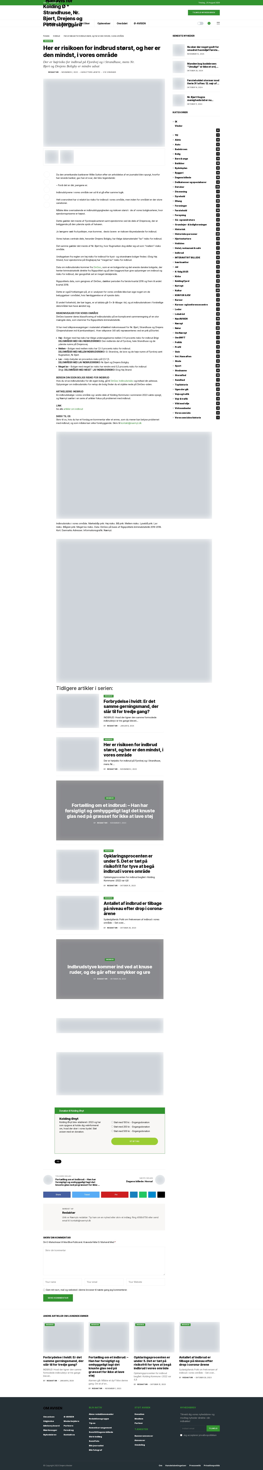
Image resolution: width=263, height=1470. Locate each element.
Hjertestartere (197, 238)
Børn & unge (197, 158)
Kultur (197, 290)
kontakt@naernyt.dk (131, 423)
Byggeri (197, 172)
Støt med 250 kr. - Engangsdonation (132, 1126)
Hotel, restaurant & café (197, 248)
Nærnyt (196, 323)
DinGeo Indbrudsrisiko (121, 380)
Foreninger (197, 205)
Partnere (68, 1425)
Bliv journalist (96, 1445)
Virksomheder (197, 408)
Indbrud (56, 36)
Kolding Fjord (197, 281)
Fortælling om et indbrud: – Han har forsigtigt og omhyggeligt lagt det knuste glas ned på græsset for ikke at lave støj (110, 811)
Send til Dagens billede (101, 1432)
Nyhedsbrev (49, 1434)
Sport (197, 366)
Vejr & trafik (197, 398)
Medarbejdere (71, 1421)
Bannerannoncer (144, 1436)
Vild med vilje (197, 403)
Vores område (197, 413)
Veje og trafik (197, 394)
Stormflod (197, 375)
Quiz (197, 351)
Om (160, 1465)
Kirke (197, 276)
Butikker (197, 163)
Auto (197, 144)
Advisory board (51, 1425)
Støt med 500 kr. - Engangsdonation (132, 1131)
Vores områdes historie (196, 417)
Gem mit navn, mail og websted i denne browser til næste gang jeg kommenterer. (86, 1290)
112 (58, 1161)
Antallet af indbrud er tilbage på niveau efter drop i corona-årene (133, 908)
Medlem (139, 1418)
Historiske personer (197, 234)
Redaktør (53, 72)
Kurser (197, 300)
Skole (197, 361)
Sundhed (196, 380)
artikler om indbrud (73, 408)
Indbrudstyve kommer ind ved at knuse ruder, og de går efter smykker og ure (110, 969)
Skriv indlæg (95, 1436)
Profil (197, 347)
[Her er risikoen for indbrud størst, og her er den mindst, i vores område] (77, 754)
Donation (139, 1414)
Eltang (197, 201)
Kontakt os (69, 1434)
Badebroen (197, 149)
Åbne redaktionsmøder (101, 1414)
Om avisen (48, 1416)
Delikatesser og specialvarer (197, 182)
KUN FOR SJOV (196, 295)
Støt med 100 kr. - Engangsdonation (131, 1122)
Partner (139, 1423)
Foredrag (69, 1430)
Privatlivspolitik (212, 1465)
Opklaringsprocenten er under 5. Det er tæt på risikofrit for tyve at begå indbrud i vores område (129, 863)
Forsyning (197, 215)
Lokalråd (197, 314)
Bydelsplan (197, 168)
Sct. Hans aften (197, 356)
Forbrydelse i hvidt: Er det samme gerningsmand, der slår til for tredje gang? (131, 706)
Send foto (94, 1441)
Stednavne (197, 370)
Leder (196, 309)
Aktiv (197, 140)
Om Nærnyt (197, 333)
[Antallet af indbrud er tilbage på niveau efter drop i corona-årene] (77, 913)
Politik (197, 342)
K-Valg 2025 (196, 271)
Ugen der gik (197, 389)
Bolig (196, 154)
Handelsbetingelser (175, 1465)
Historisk (197, 229)
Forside (46, 36)
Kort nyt (197, 285)
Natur (197, 328)
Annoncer (140, 1440)
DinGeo (97, 267)
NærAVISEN (197, 318)
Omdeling (140, 1445)
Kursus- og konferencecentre (197, 304)
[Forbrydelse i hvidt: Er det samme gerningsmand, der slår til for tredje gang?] (77, 711)
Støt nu (134, 1141)
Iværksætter (197, 262)
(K (176, 121)
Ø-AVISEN (69, 1416)
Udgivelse (48, 1421)
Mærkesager (50, 1430)
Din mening (196, 191)
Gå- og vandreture (197, 220)
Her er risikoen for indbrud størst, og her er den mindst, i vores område (133, 749)
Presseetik (195, 1465)
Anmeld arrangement (100, 1427)
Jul (197, 267)
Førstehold (197, 210)
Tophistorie (197, 384)
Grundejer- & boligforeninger (197, 224)
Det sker (197, 187)
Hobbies (196, 243)
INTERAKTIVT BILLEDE (197, 257)
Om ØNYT (196, 337)
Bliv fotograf (95, 1450)
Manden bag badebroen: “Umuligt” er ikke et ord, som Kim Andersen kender (203, 66)
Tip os (92, 1423)
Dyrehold (197, 196)
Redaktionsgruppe (99, 1418)
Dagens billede (197, 177)
